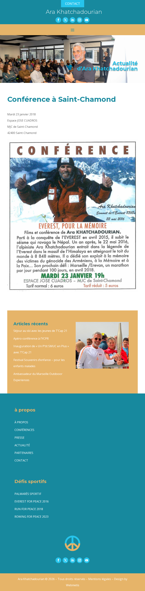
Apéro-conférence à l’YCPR (31, 338)
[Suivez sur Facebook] (58, 20)
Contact (72, 3)
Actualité (22, 445)
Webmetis (72, 585)
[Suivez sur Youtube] (86, 20)
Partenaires (23, 453)
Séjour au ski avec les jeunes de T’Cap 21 (40, 331)
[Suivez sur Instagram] (79, 20)
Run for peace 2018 (28, 509)
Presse (19, 438)
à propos (21, 422)
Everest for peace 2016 (31, 501)
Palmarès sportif (27, 494)
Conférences (24, 430)
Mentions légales (99, 579)
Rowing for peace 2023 (31, 517)
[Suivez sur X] (65, 20)
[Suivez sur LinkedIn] (72, 20)
